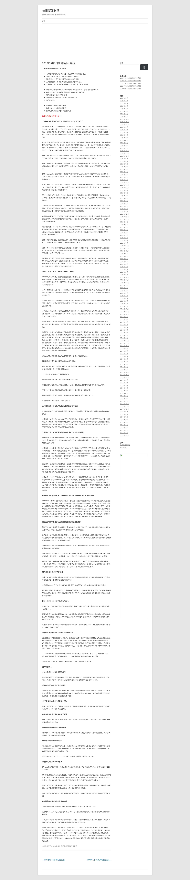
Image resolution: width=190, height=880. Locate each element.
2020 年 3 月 (124, 301)
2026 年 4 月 (124, 109)
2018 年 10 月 (124, 346)
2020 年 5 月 (124, 296)
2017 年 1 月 (124, 401)
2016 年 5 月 (124, 422)
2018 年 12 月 (124, 341)
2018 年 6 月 (124, 356)
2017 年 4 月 (124, 393)
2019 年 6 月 (124, 325)
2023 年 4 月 (124, 203)
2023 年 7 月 (124, 196)
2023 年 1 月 (124, 211)
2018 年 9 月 (124, 348)
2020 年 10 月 (124, 283)
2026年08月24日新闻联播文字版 (130, 78)
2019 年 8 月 (124, 319)
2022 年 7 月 (124, 227)
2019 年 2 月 (124, 335)
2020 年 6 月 (124, 293)
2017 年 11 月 (124, 375)
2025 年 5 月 (124, 138)
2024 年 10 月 (124, 156)
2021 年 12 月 (124, 246)
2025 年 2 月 (124, 145)
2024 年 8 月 (124, 161)
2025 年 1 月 (124, 148)
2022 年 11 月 (124, 217)
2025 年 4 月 (124, 140)
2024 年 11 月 (124, 153)
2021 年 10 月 (124, 251)
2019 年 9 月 (124, 317)
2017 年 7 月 (124, 385)
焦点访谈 (123, 447)
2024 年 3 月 (124, 174)
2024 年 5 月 (124, 169)
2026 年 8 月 (124, 98)
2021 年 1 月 (124, 275)
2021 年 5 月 (124, 264)
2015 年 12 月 (124, 435)
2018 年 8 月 (124, 351)
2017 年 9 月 (124, 380)
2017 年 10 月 (124, 377)
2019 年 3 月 (124, 333)
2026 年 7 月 (124, 101)
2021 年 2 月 (124, 272)
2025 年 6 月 (124, 135)
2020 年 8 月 (124, 288)
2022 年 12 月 (124, 214)
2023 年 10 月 (124, 188)
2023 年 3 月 (124, 206)
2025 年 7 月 (124, 132)
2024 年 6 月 (124, 167)
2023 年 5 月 (124, 201)
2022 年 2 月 (124, 240)
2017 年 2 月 (124, 398)
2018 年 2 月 (124, 367)
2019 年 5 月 (124, 327)
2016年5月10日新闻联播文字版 (99, 860)
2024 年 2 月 (124, 177)
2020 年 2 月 (124, 304)
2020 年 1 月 (124, 306)
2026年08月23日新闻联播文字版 (130, 81)
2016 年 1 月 (124, 433)
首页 (43, 21)
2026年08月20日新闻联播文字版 (130, 89)
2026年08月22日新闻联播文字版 (130, 83)
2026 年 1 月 (124, 116)
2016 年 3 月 (124, 427)
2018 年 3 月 (124, 364)
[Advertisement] (95, 42)
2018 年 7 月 (124, 354)
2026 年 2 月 (124, 114)
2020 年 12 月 (124, 277)
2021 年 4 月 (124, 267)
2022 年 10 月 (124, 219)
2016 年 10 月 (124, 409)
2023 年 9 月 (124, 190)
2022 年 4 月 (124, 235)
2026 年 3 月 (124, 111)
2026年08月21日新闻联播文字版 (130, 86)
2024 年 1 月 (124, 180)
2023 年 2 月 (124, 209)
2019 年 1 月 (124, 338)
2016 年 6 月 (124, 420)
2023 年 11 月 (124, 185)
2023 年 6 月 (124, 198)
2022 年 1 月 (124, 243)
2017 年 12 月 (124, 372)
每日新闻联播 (50, 11)
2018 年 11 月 (124, 343)
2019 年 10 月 (124, 314)
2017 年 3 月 (124, 396)
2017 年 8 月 (124, 383)
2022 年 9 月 (124, 222)
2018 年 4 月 (124, 362)
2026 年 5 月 (124, 106)
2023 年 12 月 (124, 182)
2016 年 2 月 (124, 430)
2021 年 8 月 (124, 256)
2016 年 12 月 (124, 404)
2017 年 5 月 (124, 391)
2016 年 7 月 (124, 417)
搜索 (121, 63)
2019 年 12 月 (124, 309)
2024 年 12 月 (124, 151)
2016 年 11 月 (124, 406)
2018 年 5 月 (124, 359)
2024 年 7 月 (124, 164)
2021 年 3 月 (124, 269)
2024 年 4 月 (124, 172)
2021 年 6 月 (124, 261)
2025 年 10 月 (124, 124)
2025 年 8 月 (124, 130)
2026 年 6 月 (124, 103)
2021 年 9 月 (124, 254)
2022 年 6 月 (124, 230)
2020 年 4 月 (124, 298)
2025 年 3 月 (124, 143)
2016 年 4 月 (124, 425)
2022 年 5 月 (124, 232)
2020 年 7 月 (124, 290)
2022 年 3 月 (124, 238)
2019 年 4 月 (124, 330)
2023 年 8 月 (124, 193)
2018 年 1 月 (124, 369)
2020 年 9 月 (124, 285)
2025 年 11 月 (124, 122)
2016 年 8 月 (124, 414)
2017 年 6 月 (124, 388)
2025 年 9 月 (124, 127)
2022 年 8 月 (124, 225)
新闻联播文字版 (69, 846)
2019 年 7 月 (124, 322)
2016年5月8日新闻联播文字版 (53, 860)
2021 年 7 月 (124, 259)
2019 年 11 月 (124, 312)
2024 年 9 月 (124, 159)
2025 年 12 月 (124, 119)
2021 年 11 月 (124, 248)
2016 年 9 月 (124, 412)
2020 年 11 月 (124, 280)
